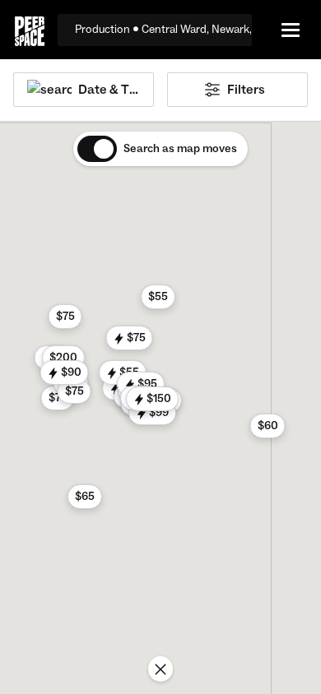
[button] (129, 338)
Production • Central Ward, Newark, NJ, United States (163, 29)
